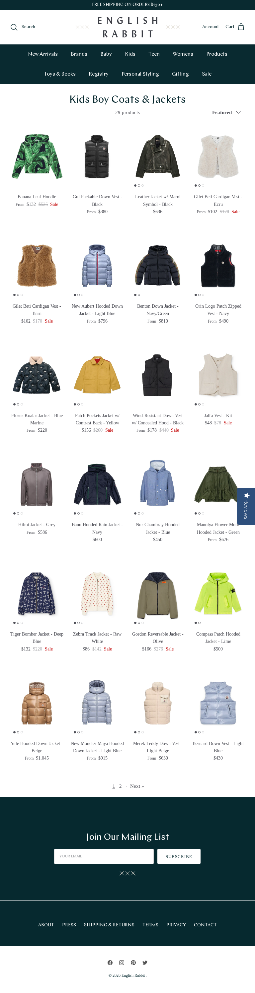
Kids (130, 54)
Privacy (176, 925)
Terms (150, 925)
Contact (205, 925)
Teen (154, 54)
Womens (183, 54)
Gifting (180, 74)
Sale (207, 74)
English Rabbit (134, 975)
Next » (137, 786)
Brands (79, 54)
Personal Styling (140, 74)
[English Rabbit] (127, 27)
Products (216, 54)
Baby (106, 54)
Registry (99, 74)
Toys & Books (60, 74)
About (46, 925)
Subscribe (179, 856)
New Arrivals (43, 54)
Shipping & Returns (109, 925)
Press (69, 925)
